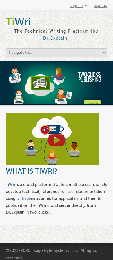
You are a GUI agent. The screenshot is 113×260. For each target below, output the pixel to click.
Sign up (100, 5)
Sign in (76, 5)
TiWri (10, 185)
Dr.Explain (55, 38)
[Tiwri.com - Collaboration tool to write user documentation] (52, 164)
